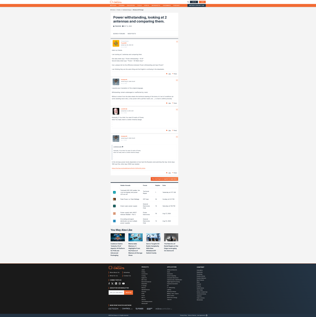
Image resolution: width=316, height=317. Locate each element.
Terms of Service (192, 315)
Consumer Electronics (172, 277)
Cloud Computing (171, 275)
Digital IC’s (144, 277)
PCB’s (143, 293)
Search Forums (119, 33)
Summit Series (200, 288)
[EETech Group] (113, 308)
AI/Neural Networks (172, 269)
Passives (144, 291)
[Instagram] (120, 284)
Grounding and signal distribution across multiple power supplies (128, 221)
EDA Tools (144, 279)
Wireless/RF (145, 303)
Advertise (127, 272)
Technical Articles (201, 294)
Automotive (170, 273)
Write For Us (114, 276)
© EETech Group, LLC (114, 315)
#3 (177, 109)
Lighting (169, 289)
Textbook (199, 296)
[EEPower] (139, 308)
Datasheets (156, 5)
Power (143, 295)
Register (128, 292)
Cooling (143, 275)
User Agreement (201, 315)
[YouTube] (123, 283)
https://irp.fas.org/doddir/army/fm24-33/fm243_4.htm (128, 168)
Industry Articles (201, 276)
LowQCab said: (117, 146)
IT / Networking (171, 287)
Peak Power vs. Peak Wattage (129, 199)
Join (202, 2)
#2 (177, 80)
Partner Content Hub (196, 5)
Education (131, 5)
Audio (168, 271)
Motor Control (170, 295)
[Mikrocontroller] (164, 308)
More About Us (114, 272)
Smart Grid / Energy (172, 297)
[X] (112, 283)
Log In (194, 2)
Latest (143, 269)
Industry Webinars (201, 278)
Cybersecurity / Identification (174, 279)
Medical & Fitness (171, 291)
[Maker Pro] (149, 309)
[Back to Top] (206, 315)
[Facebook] (109, 284)
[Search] (188, 2)
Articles (113, 5)
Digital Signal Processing (173, 281)
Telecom (169, 299)
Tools (139, 5)
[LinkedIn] (116, 284)
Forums (122, 5)
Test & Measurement (147, 301)
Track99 (118, 26)
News (198, 282)
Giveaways (167, 5)
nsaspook (124, 79)
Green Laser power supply (128, 206)
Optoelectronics (146, 289)
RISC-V (143, 297)
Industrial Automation (172, 283)
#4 (177, 136)
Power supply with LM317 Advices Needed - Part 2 (128, 213)
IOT (168, 285)
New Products (200, 280)
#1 (177, 41)
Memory (144, 287)
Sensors (144, 299)
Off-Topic (146, 199)
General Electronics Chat (146, 206)
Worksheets (200, 300)
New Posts (132, 33)
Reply (175, 73)
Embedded (144, 283)
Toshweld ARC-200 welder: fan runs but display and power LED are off (130, 192)
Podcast (176, 5)
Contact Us (127, 276)
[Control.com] (127, 308)
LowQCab (124, 109)
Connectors (145, 273)
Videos (146, 5)
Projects (199, 286)
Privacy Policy (183, 315)
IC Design (144, 285)
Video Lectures (201, 298)
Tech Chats (200, 290)
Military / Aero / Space (173, 293)
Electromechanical (146, 281)
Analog (143, 271)
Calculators (200, 270)
